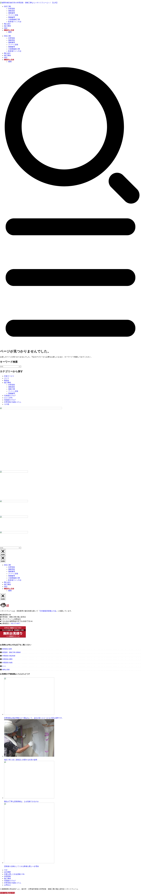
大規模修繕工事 (14, 19)
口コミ (4, 666)
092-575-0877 (15, 623)
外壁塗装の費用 (7, 659)
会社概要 (7, 872)
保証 (5, 28)
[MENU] (70, 346)
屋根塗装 (11, 11)
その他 (6, 404)
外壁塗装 (11, 8)
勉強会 (6, 380)
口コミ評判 (8, 398)
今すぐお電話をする (7, 893)
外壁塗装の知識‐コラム (12, 402)
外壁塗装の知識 (7, 662)
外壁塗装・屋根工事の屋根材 (11, 652)
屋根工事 (11, 389)
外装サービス (9, 376)
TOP (5, 870)
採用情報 (7, 876)
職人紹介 (7, 24)
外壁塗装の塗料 (7, 649)
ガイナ (6, 378)
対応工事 (7, 6)
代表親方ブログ (10, 395)
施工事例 (7, 26)
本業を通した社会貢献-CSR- (14, 874)
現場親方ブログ (10, 400)
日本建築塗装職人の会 (48, 611)
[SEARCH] (70, 205)
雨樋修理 (11, 17)
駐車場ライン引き (14, 21)
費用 (10, 32)
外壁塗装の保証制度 (8, 656)
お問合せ (7, 885)
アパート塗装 (13, 15)
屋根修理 (11, 13)
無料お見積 (5, 669)
